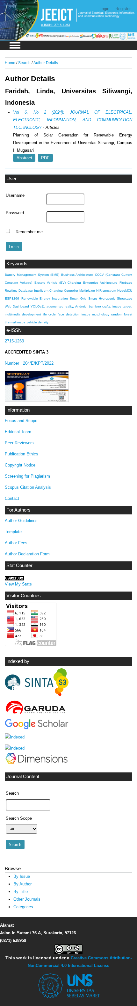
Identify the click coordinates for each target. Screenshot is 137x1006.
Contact (12, 498)
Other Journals (26, 899)
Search (24, 63)
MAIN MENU (15, 45)
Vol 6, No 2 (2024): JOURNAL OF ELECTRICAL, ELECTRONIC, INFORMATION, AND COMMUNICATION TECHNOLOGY (72, 120)
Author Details (45, 63)
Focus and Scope (21, 420)
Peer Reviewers (19, 442)
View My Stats (18, 584)
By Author (22, 884)
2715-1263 (14, 341)
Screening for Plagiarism (27, 476)
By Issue (21, 876)
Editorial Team (18, 431)
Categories (23, 906)
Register (123, 8)
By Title (20, 891)
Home (10, 63)
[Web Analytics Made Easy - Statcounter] (14, 579)
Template (13, 531)
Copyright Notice (20, 465)
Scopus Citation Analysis (28, 487)
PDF (45, 158)
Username (15, 195)
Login (104, 8)
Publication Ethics (21, 454)
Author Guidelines (21, 520)
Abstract (24, 158)
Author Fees (16, 542)
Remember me (29, 231)
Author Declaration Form (27, 554)
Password (15, 213)
